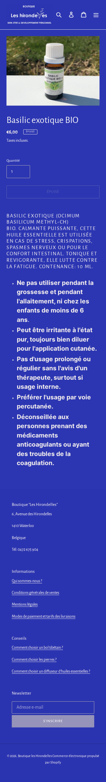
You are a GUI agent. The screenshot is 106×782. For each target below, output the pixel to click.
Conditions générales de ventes (35, 593)
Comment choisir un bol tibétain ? (37, 648)
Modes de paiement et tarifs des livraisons (43, 616)
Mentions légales (25, 604)
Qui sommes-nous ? (27, 581)
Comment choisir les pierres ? (34, 660)
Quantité (13, 161)
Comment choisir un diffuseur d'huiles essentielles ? (51, 671)
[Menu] (96, 15)
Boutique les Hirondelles (35, 756)
